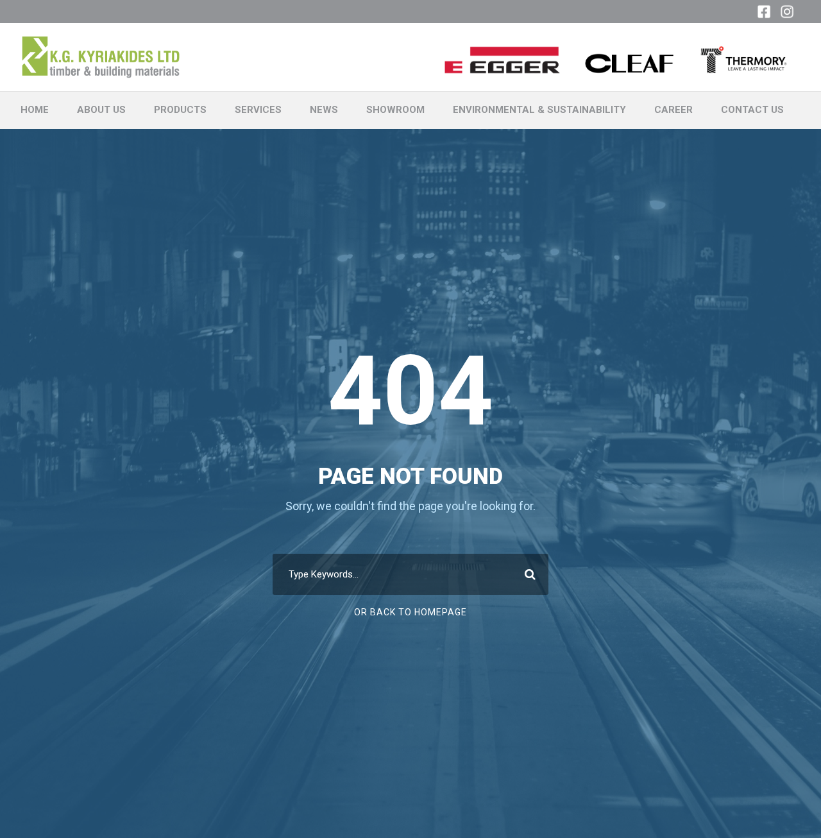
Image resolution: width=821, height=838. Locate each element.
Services (258, 109)
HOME (35, 109)
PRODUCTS (180, 109)
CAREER (673, 109)
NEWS (324, 109)
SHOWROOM (395, 109)
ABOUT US (101, 109)
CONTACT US (752, 109)
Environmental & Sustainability (539, 109)
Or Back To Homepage (410, 612)
